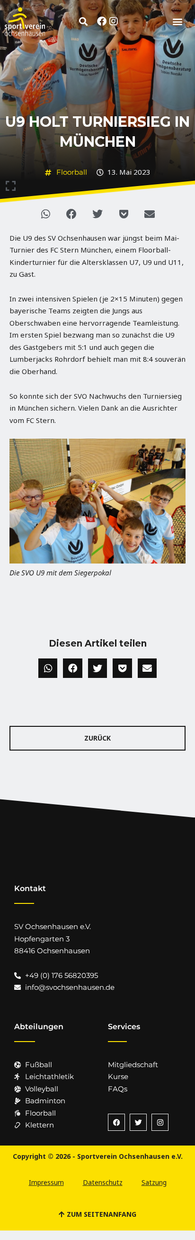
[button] (83, 21)
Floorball (71, 172)
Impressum (46, 1182)
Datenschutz (103, 1182)
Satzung (154, 1182)
